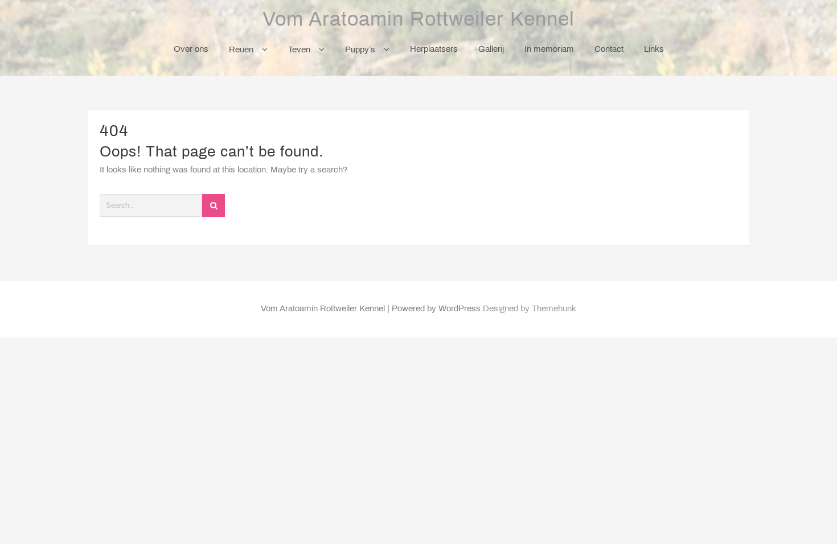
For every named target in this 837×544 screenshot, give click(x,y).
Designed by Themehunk (529, 309)
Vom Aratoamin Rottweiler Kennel (418, 20)
